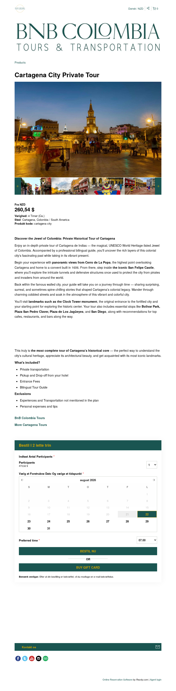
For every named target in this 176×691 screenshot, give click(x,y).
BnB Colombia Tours (30, 418)
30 (28, 528)
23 (28, 521)
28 (127, 521)
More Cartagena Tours (31, 425)
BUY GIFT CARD (88, 567)
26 (88, 521)
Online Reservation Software (117, 679)
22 (147, 514)
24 (48, 521)
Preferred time (29, 540)
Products (20, 62)
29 (147, 521)
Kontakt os (29, 647)
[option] (33, 186)
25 (68, 521)
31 (48, 528)
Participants (27, 463)
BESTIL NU (88, 551)
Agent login (155, 679)
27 (107, 521)
